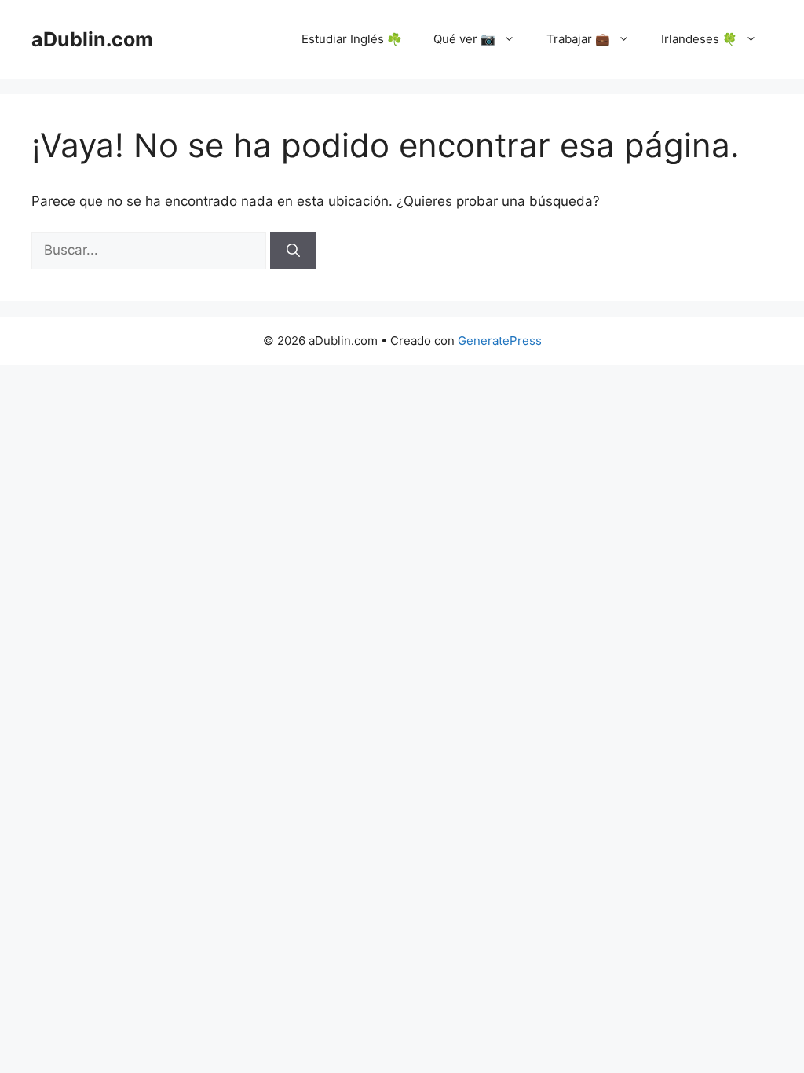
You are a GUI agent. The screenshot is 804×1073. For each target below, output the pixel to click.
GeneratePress (500, 340)
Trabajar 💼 (578, 38)
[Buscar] (293, 250)
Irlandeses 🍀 (699, 38)
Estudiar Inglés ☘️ (352, 38)
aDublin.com (92, 39)
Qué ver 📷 (464, 38)
